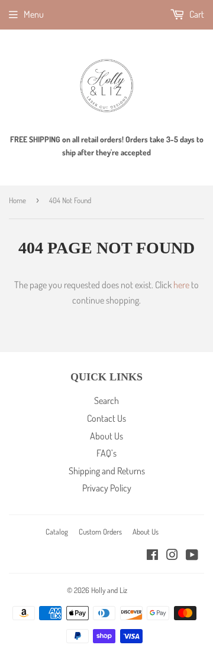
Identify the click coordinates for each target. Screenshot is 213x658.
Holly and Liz (109, 590)
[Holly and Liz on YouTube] (192, 556)
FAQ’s (106, 453)
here (181, 285)
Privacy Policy (106, 488)
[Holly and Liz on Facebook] (152, 556)
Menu (34, 14)
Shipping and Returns (107, 471)
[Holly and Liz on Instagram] (172, 556)
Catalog (57, 531)
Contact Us (106, 418)
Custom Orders (100, 531)
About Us (106, 436)
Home (17, 200)
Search (106, 400)
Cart (196, 14)
